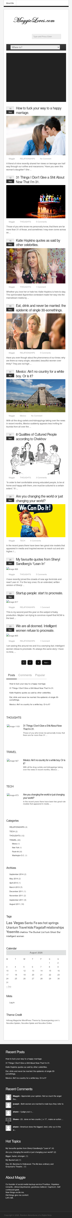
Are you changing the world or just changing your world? (39, 498)
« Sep (8, 986)
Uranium (12, 927)
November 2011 (16, 895)
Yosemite (12, 931)
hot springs (51, 922)
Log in (12, 1002)
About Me (10, 3)
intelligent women (15, 936)
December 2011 (16, 891)
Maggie (12, 158)
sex (40, 922)
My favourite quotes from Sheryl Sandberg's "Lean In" (28, 1148)
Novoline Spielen (13, 1023)
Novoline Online (45, 1023)
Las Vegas (15, 922)
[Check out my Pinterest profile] (59, 31)
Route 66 (15, 851)
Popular (40, 675)
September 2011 (16, 899)
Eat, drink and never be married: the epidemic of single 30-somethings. (41, 307)
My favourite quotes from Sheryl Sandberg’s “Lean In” (38, 561)
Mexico (23, 415)
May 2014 (13, 878)
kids (30, 927)
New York (15, 847)
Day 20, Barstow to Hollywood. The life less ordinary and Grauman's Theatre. (29, 1165)
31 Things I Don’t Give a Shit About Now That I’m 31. (40, 179)
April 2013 (13, 882)
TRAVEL (13, 839)
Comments (25, 675)
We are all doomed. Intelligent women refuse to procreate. (36, 628)
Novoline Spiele (27, 1023)
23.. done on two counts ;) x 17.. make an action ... (41, 1119)
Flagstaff (40, 927)
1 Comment (41, 286)
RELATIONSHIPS (27, 158)
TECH (22, 540)
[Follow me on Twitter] (53, 31)
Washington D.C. (18, 855)
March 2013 (14, 887)
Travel (23, 927)
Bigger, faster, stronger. (15, 1156)
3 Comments (41, 477)
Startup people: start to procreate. (39, 593)
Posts (11, 675)
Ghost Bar (55, 932)
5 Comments (41, 221)
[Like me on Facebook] (48, 31)
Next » (46, 662)
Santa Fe (30, 922)
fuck (47, 932)
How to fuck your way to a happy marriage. (38, 110)
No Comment (45, 158)
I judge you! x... (26, 1111)
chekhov (24, 932)
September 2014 (16, 874)
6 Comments (35, 540)
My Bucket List (12, 1159)
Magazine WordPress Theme (25, 1020)
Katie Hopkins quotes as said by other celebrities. (38, 242)
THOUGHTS (25, 221)
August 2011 (14, 904)
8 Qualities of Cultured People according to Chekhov (36, 436)
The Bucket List (37, 932)
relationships (55, 927)
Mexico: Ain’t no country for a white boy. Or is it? (40, 373)
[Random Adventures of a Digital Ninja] (36, 24)
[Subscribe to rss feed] (42, 31)
